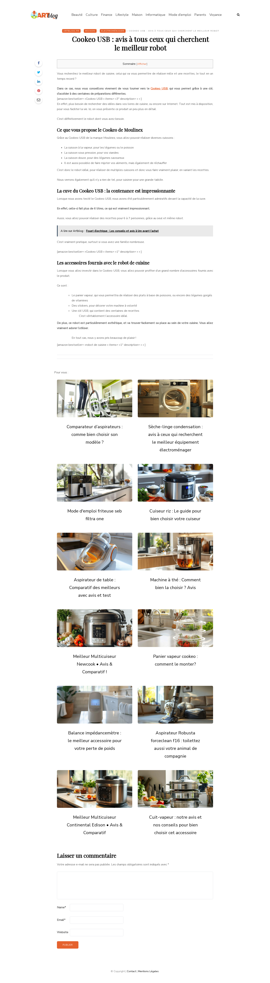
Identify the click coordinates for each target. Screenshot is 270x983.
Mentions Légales (148, 971)
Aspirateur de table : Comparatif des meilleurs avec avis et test (94, 587)
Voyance (215, 15)
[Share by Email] (38, 100)
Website (62, 932)
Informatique (155, 15)
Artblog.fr (71, 31)
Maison (137, 15)
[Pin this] (38, 90)
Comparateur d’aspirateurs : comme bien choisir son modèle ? (95, 434)
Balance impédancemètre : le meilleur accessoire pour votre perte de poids (95, 740)
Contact (131, 971)
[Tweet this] (38, 72)
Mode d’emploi (180, 15)
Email (61, 920)
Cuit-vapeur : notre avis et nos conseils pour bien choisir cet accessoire (175, 825)
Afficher (142, 64)
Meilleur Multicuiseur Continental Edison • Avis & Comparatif (95, 825)
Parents (200, 15)
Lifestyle (122, 15)
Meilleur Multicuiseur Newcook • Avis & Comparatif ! (94, 664)
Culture (92, 15)
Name (61, 907)
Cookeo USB (159, 88)
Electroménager (112, 31)
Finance (106, 15)
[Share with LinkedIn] (38, 81)
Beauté (76, 15)
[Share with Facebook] (38, 63)
